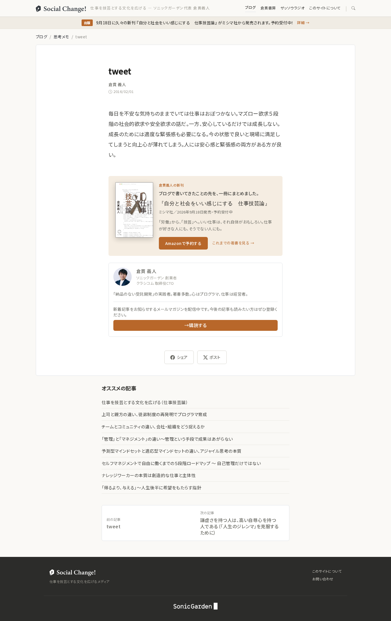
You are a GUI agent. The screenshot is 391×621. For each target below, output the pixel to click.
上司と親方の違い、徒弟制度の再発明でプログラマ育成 (154, 414)
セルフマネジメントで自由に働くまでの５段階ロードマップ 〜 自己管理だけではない (181, 463)
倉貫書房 (268, 8)
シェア (182, 357)
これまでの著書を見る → (233, 243)
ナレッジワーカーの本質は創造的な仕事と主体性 (149, 475)
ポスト (215, 357)
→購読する (195, 325)
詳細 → (303, 22)
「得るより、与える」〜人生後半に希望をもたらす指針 (151, 487)
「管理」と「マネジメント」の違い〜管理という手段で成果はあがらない (167, 439)
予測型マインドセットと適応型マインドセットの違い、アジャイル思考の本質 (172, 451)
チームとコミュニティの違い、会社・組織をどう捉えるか (153, 427)
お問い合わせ (322, 578)
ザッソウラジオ (293, 8)
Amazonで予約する (183, 243)
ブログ (250, 7)
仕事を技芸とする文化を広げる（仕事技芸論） (145, 402)
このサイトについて (325, 8)
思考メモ (61, 36)
